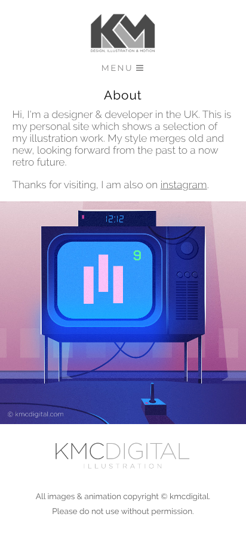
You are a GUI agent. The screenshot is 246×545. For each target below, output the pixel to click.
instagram (184, 185)
